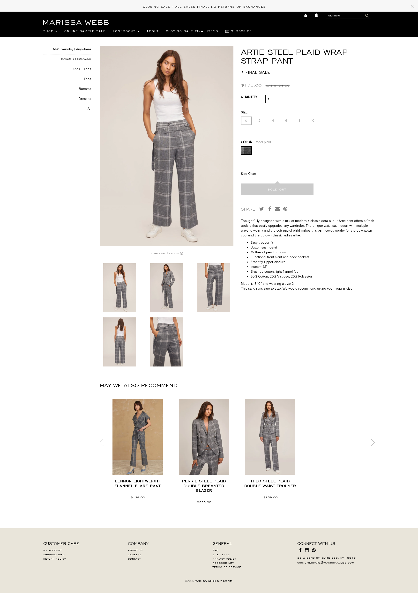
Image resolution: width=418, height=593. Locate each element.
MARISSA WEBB (205, 581)
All (89, 109)
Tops (87, 79)
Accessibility (223, 562)
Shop (49, 31)
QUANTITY (249, 97)
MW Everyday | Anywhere (72, 49)
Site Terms (221, 554)
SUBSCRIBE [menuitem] (240, 31)
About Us (135, 550)
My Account (52, 550)
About (153, 31)
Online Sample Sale (85, 31)
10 (312, 121)
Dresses (85, 99)
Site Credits (224, 581)
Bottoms (85, 89)
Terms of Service (227, 566)
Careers (135, 554)
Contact (134, 558)
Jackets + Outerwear (75, 59)
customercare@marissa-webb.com (325, 562)
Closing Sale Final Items (192, 31)
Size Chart (248, 174)
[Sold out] (277, 189)
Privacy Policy (224, 558)
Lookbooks (125, 31)
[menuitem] (306, 15)
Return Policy (54, 558)
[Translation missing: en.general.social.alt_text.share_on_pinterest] (285, 208)
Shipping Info (54, 554)
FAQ (215, 550)
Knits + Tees (82, 69)
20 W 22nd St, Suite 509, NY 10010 (326, 557)
